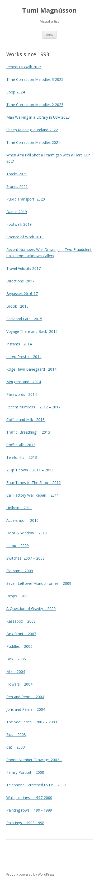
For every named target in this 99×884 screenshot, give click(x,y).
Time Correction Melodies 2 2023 (34, 104)
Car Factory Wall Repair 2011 (32, 495)
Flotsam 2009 (19, 570)
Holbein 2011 (19, 507)
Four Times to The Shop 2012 (33, 482)
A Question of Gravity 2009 (31, 608)
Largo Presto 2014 (23, 356)
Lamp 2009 (17, 545)
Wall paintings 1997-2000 (29, 797)
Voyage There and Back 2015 (32, 331)
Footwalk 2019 (19, 224)
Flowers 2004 (19, 684)
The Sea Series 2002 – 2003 (31, 721)
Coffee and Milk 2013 (25, 419)
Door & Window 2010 (26, 532)
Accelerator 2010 (22, 520)
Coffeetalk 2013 (20, 444)
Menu (49, 34)
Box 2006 (16, 658)
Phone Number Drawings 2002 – (34, 759)
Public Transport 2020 (25, 199)
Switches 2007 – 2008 (25, 558)
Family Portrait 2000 (25, 772)
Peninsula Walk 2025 (23, 66)
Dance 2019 (16, 211)
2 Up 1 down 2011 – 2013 (29, 469)
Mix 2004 (15, 671)
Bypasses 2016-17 (22, 293)
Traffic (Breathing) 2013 (28, 432)
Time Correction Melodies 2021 (33, 142)
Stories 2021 (17, 186)
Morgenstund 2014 (23, 381)
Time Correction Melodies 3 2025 (34, 79)
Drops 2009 (18, 595)
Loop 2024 (15, 92)
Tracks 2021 (16, 173)
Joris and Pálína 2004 (25, 709)
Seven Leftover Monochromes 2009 (38, 583)
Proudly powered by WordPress (30, 874)
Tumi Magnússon (49, 10)
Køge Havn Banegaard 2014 (31, 369)
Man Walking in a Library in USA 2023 (38, 117)
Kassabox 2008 (21, 621)
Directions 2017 (20, 280)
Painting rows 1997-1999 (29, 810)
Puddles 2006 (19, 646)
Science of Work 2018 (25, 236)
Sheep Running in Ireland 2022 (32, 129)
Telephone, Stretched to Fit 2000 (36, 784)
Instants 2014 (19, 343)
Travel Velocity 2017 (23, 268)
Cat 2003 (15, 747)
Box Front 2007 (21, 633)
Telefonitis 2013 (21, 457)
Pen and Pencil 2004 (25, 696)
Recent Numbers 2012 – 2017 (33, 406)
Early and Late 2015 (24, 318)
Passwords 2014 (21, 394)
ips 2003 (17, 734)
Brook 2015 (17, 306)
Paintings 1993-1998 (25, 822)
